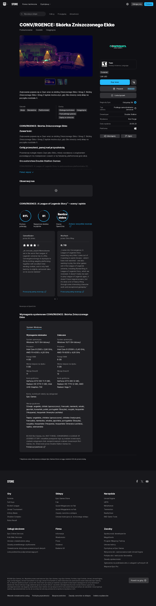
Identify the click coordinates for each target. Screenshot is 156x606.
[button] (56, 172)
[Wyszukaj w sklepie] (21, 14)
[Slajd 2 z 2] (62, 82)
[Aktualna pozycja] (50, 82)
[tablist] (56, 327)
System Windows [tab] (34, 327)
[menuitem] (52, 14)
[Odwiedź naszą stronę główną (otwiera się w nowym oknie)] (56, 191)
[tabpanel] (56, 359)
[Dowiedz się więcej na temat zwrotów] (135, 108)
